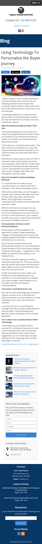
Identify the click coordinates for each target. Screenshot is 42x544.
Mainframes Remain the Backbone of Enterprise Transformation (21, 489)
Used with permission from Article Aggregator (20, 344)
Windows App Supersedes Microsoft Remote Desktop (24, 377)
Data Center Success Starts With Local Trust (21, 498)
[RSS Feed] (22, 30)
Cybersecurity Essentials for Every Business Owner (24, 385)
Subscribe (21, 523)
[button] (36, 3)
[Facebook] (19, 30)
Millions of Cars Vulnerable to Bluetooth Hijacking (25, 393)
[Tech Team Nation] (21, 11)
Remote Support (22, 25)
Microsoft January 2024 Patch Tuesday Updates (25, 369)
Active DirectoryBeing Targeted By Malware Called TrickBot (24, 361)
